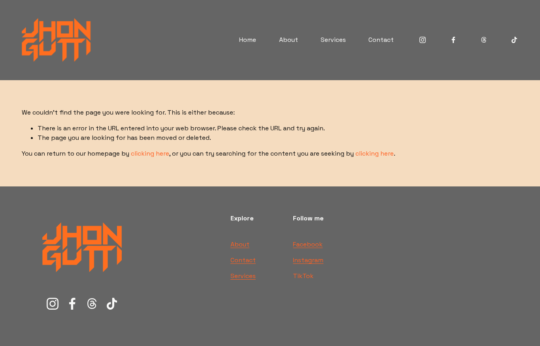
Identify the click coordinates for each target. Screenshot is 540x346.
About (288, 40)
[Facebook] (453, 40)
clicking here (150, 153)
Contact (381, 40)
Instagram (308, 260)
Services (333, 40)
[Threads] (484, 40)
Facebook (308, 244)
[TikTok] (514, 40)
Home (247, 40)
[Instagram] (423, 40)
